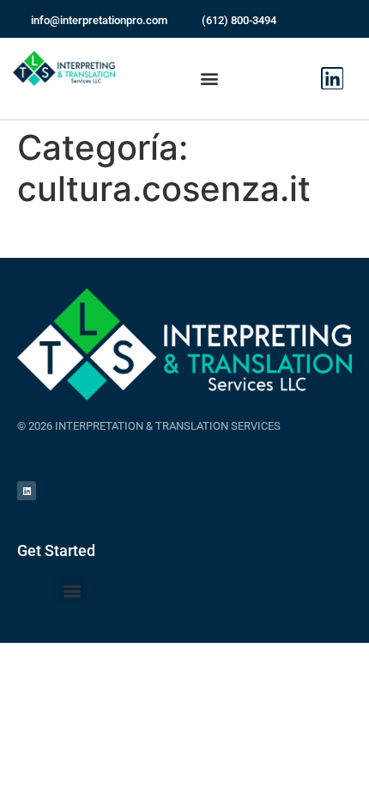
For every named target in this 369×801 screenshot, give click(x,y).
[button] (209, 78)
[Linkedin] (332, 78)
